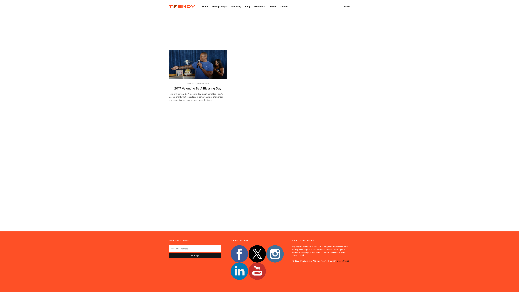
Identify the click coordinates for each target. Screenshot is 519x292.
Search (347, 6)
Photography (219, 6)
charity (205, 84)
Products (259, 6)
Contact (284, 6)
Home (205, 6)
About (272, 6)
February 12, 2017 (194, 84)
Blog (247, 6)
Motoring (236, 6)
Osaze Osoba (343, 261)
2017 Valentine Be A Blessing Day (197, 88)
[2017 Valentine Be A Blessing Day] (198, 64)
